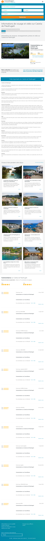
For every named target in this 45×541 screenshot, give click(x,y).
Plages (3, 32)
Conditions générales (5, 525)
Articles (23, 525)
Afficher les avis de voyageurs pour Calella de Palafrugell (38, 56)
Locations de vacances (11, 31)
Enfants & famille (27, 31)
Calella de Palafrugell (14, 29)
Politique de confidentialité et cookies (8, 526)
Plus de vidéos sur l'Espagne (7, 59)
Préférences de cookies (5, 528)
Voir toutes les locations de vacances (33, 70)
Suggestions (19, 31)
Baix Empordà (5, 29)
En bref (3, 31)
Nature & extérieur (36, 31)
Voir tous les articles (39, 162)
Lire (19, 189)
